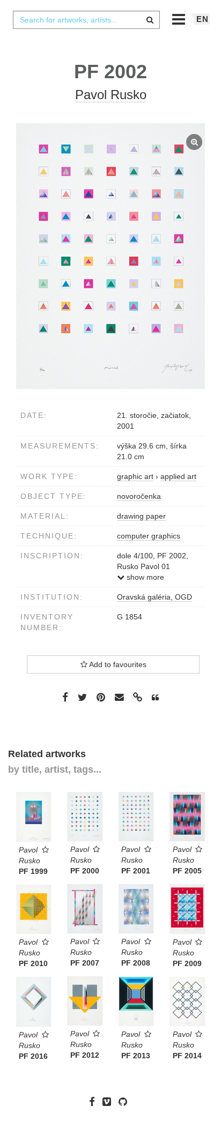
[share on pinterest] (101, 697)
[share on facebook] (65, 697)
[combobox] (86, 20)
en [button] (202, 19)
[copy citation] (155, 698)
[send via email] (119, 697)
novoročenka (139, 496)
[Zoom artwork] (110, 256)
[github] (125, 1101)
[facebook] (94, 1101)
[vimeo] (109, 1101)
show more (144, 577)
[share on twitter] (82, 697)
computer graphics (148, 536)
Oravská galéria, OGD (154, 597)
